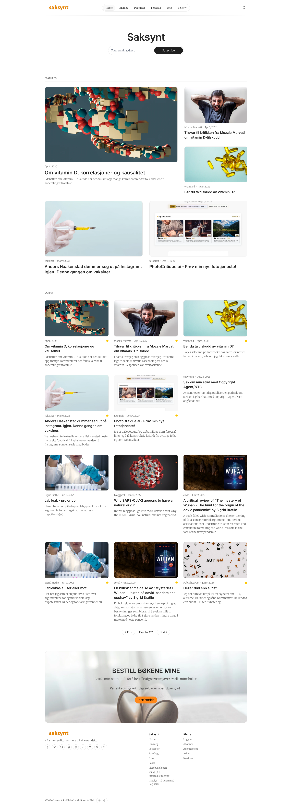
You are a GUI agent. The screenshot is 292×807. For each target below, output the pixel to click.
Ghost (83, 800)
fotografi (154, 260)
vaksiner (49, 260)
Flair (92, 800)
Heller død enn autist (200, 588)
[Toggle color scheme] (101, 800)
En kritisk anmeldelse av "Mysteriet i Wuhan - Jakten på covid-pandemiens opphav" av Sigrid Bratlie (144, 593)
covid (186, 495)
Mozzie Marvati (193, 127)
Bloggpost (119, 495)
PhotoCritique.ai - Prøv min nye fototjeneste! (192, 266)
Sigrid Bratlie (52, 495)
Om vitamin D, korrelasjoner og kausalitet (95, 173)
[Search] (244, 8)
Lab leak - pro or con (61, 500)
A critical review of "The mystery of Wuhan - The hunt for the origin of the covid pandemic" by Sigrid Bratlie (213, 505)
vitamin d (189, 186)
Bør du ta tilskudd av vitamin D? (209, 192)
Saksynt (57, 800)
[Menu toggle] (186, 7)
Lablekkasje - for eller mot (66, 588)
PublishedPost (191, 582)
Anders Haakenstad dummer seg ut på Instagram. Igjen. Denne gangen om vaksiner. (75, 426)
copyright (188, 376)
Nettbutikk (146, 700)
